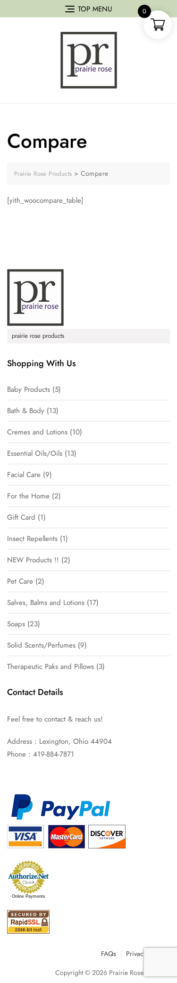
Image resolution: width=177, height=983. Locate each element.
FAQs (108, 953)
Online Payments (28, 896)
